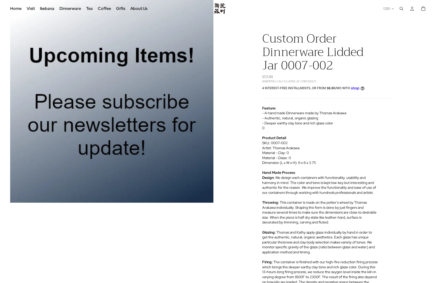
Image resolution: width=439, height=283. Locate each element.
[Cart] (423, 8)
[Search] (401, 8)
